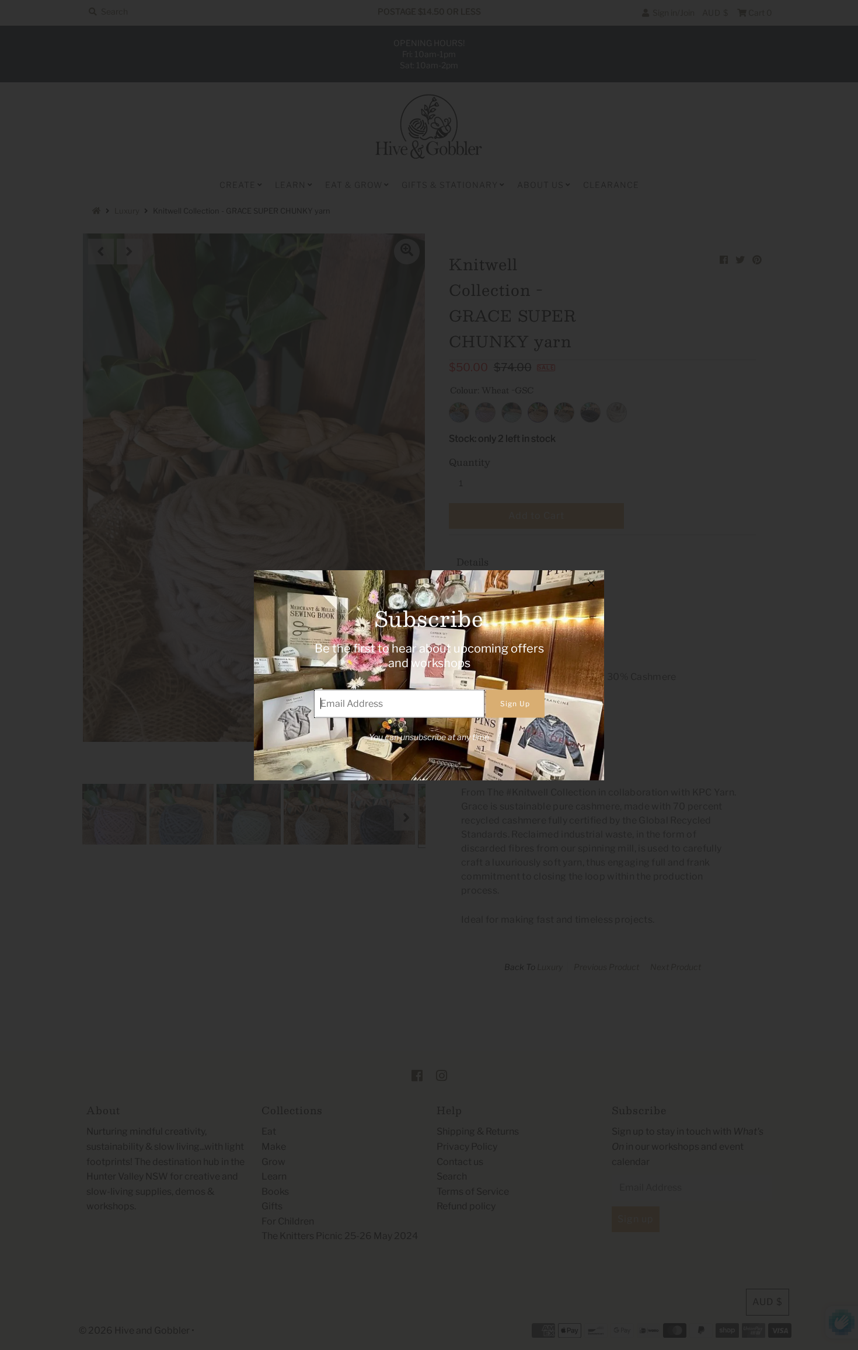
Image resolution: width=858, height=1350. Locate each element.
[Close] (591, 583)
